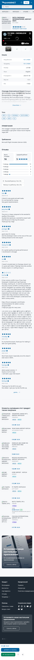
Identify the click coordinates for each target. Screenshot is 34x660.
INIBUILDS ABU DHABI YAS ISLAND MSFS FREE (20, 444)
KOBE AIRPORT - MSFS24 (19, 472)
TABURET (14, 503)
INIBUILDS (14, 446)
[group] (17, 38)
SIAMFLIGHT (15, 461)
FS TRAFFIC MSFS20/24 (19, 487)
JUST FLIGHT (15, 489)
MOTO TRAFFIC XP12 (18, 501)
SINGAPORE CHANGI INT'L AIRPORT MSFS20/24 (20, 414)
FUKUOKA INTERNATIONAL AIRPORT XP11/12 (20, 517)
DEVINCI (14, 474)
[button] (19, 29)
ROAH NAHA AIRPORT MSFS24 (21, 428)
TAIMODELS (15, 417)
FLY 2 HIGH (15, 22)
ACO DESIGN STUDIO (17, 430)
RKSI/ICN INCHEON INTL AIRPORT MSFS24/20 (19, 458)
